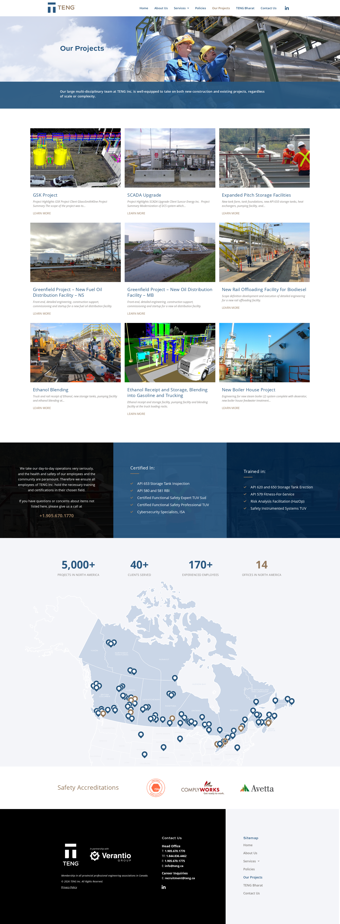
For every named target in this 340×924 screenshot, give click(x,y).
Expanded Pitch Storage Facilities (256, 195)
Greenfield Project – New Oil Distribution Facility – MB (169, 292)
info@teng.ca (174, 866)
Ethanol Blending (51, 390)
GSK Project (45, 195)
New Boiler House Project (248, 390)
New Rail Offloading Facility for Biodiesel (264, 289)
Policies (200, 8)
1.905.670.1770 (175, 851)
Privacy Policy (69, 887)
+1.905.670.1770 (56, 515)
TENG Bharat (245, 8)
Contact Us (268, 8)
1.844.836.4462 (176, 856)
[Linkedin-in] (286, 8)
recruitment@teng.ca (180, 878)
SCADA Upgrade (144, 195)
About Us (161, 8)
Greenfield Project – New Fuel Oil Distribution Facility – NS (67, 292)
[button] (181, 8)
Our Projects (221, 8)
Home (144, 8)
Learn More (42, 213)
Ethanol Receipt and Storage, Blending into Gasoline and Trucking (167, 392)
